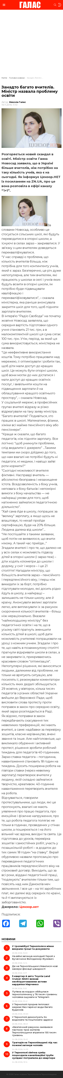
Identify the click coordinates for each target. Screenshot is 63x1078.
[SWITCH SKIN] (59, 5)
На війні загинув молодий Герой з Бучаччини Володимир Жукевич (33, 957)
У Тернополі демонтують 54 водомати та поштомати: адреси (32, 1018)
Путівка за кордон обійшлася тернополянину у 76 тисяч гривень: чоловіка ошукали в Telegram (34, 994)
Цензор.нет (29, 907)
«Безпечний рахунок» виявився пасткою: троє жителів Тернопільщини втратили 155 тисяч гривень (34, 1031)
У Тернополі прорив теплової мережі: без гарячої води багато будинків (32, 1007)
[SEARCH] (55, 4)
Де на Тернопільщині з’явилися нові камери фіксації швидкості (35, 967)
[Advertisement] (31, 44)
